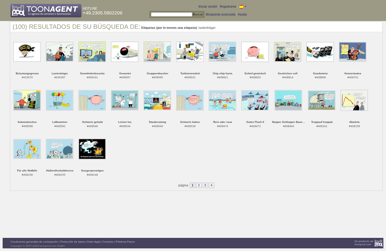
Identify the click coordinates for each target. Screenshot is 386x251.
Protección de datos (72, 241)
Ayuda (242, 14)
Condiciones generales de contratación (34, 241)
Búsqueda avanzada (221, 14)
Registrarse (228, 6)
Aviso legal (93, 241)
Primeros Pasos (125, 241)
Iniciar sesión (208, 6)
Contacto (107, 241)
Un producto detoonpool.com (363, 243)
